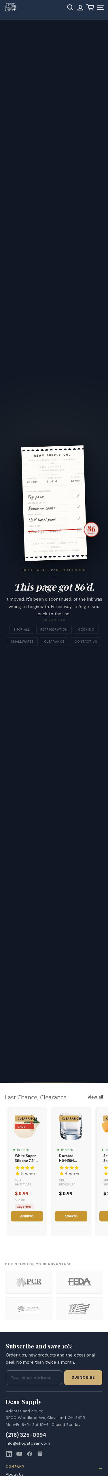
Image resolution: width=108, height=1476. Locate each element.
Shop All (22, 629)
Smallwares (22, 642)
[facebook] (29, 1454)
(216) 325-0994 (26, 1435)
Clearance (54, 642)
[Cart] (90, 7)
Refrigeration (53, 629)
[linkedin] (9, 1454)
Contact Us (86, 642)
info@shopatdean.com (28, 1443)
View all (95, 1097)
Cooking (86, 629)
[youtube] (19, 1454)
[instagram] (40, 1454)
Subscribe (83, 1377)
